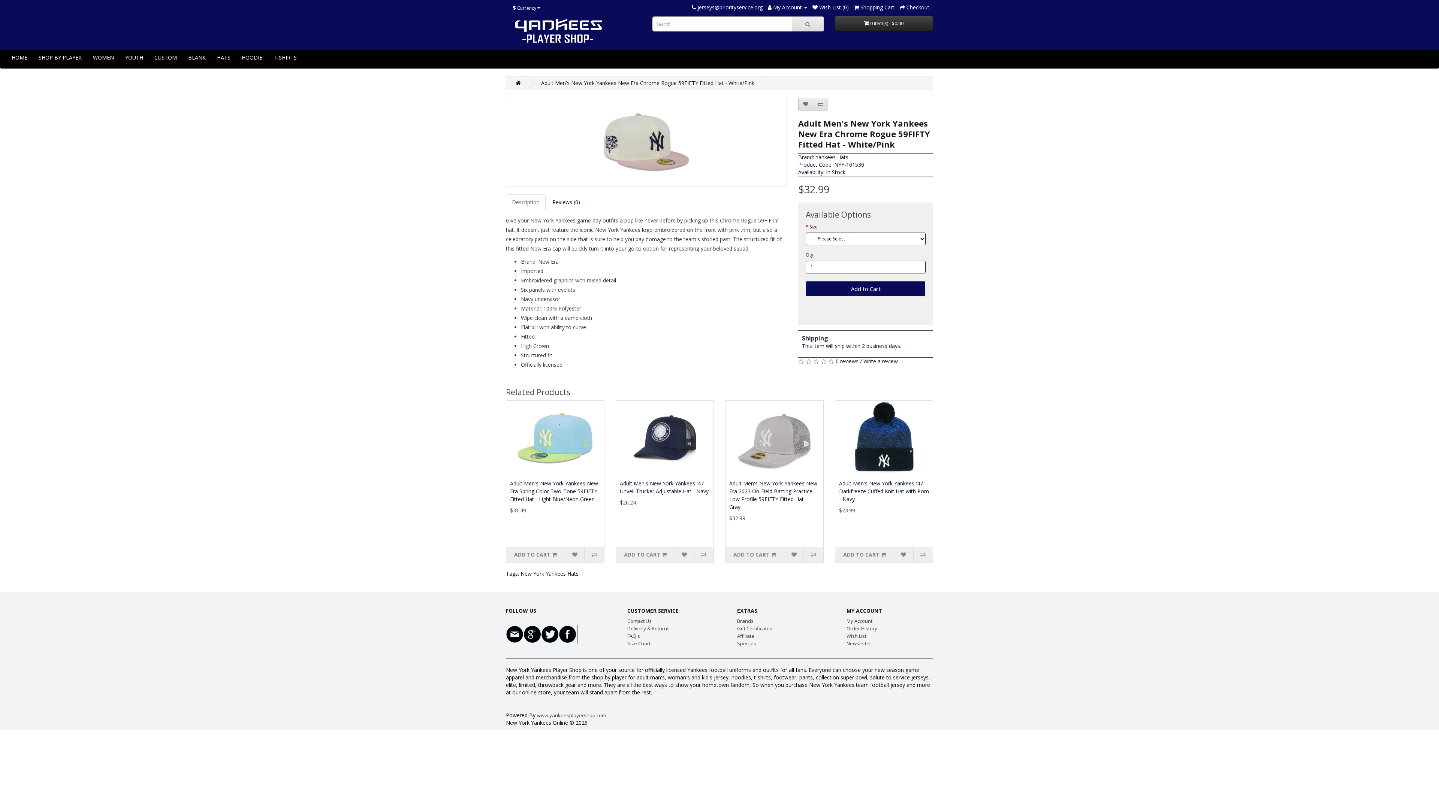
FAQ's (633, 636)
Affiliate (745, 636)
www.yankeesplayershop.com (571, 715)
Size (813, 227)
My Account (859, 621)
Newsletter (859, 643)
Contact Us (639, 621)
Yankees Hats (831, 157)
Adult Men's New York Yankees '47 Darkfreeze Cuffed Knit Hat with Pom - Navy (884, 491)
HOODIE (252, 57)
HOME (19, 57)
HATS (223, 57)
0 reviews (847, 361)
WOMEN (103, 57)
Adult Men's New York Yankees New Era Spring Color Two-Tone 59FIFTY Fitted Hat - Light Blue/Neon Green (554, 491)
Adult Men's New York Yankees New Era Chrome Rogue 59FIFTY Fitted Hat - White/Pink (647, 83)
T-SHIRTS (285, 57)
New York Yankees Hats (550, 573)
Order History (862, 628)
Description (526, 202)
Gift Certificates (754, 628)
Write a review (880, 361)
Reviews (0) (566, 202)
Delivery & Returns (648, 628)
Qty (809, 255)
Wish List (856, 636)
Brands (745, 621)
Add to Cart (866, 289)
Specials (746, 643)
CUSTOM (165, 57)
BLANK (197, 57)
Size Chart (639, 643)
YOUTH (134, 57)
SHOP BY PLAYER (60, 57)
